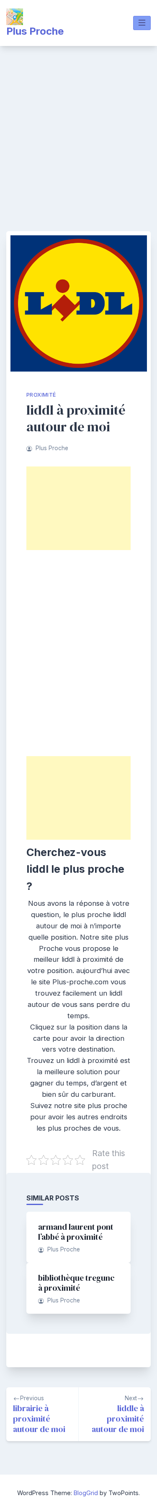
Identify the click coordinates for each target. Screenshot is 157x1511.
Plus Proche (35, 31)
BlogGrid (86, 1492)
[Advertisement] (78, 128)
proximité (41, 395)
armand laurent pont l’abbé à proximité (75, 1231)
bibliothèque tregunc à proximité (76, 1282)
